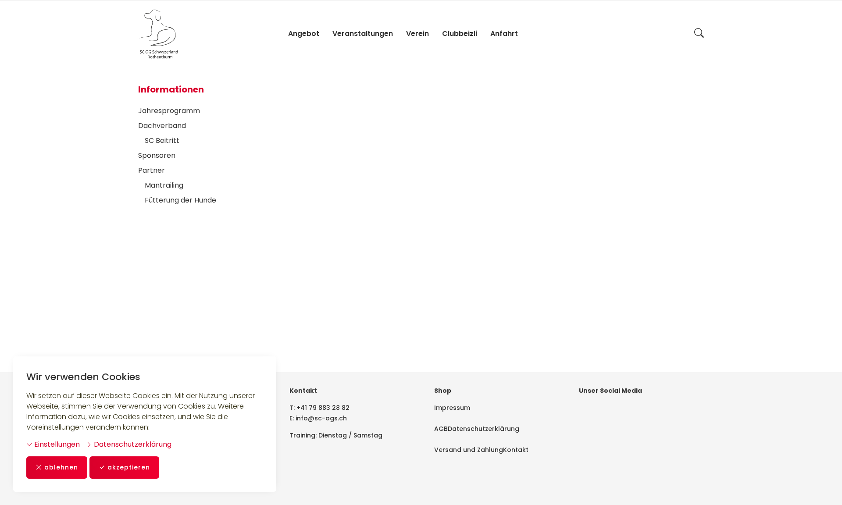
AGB (441, 428)
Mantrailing (164, 185)
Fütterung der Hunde (180, 200)
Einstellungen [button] (56, 444)
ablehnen (61, 467)
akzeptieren (128, 467)
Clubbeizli (459, 33)
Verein (417, 33)
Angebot (303, 33)
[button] (699, 33)
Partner (151, 170)
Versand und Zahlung (468, 449)
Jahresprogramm (169, 111)
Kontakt (515, 449)
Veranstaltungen (362, 33)
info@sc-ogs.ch (321, 418)
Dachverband (162, 126)
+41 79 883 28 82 (323, 407)
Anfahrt (504, 33)
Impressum (452, 407)
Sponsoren (156, 155)
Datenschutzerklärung (131, 444)
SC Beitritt (162, 140)
